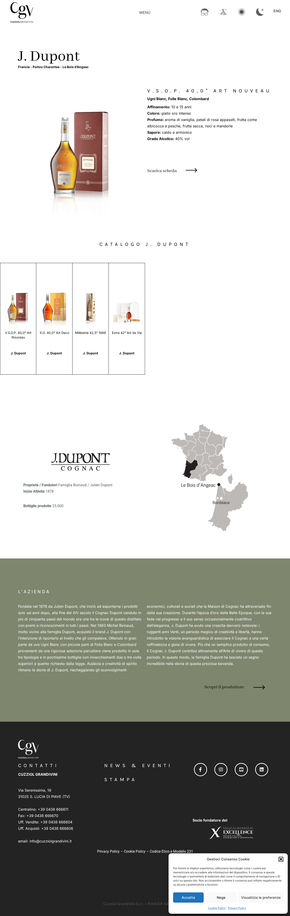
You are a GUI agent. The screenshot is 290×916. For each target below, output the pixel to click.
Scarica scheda (162, 171)
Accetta (188, 897)
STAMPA (120, 780)
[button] (281, 859)
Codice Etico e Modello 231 (171, 851)
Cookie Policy (217, 908)
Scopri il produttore (224, 687)
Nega (221, 897)
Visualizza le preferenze (261, 897)
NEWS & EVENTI (138, 765)
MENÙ (144, 12)
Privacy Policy (237, 908)
